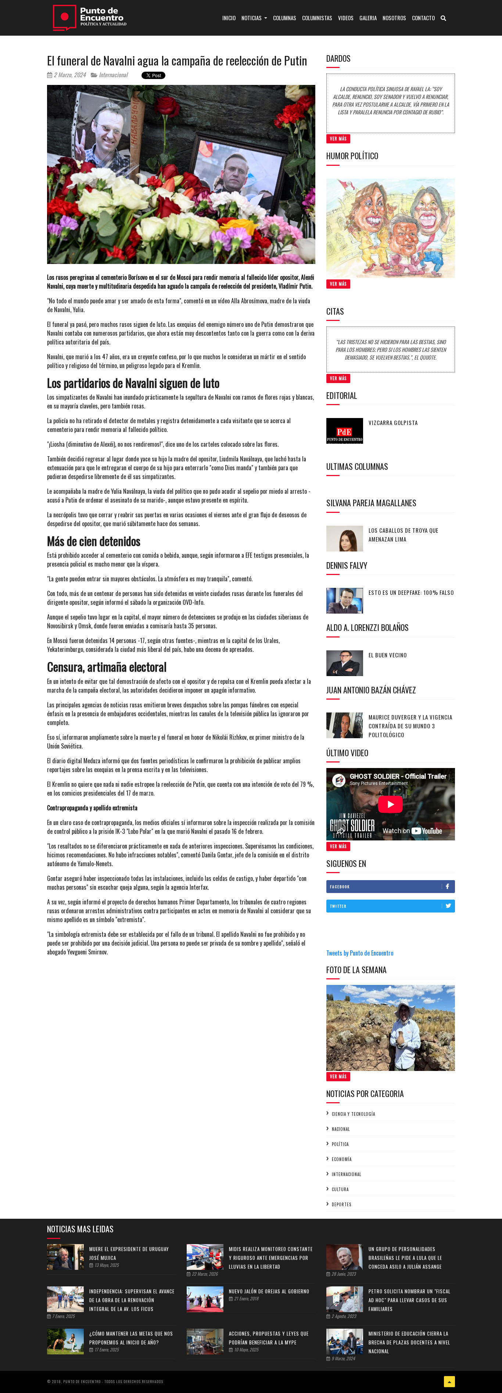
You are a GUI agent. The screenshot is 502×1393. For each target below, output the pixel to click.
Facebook (340, 886)
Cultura (340, 1189)
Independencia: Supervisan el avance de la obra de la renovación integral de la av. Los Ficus (132, 1299)
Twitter (338, 906)
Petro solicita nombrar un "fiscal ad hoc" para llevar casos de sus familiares (410, 1299)
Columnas (284, 18)
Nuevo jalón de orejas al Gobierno (269, 1291)
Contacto (423, 18)
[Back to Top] (449, 1381)
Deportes (341, 1204)
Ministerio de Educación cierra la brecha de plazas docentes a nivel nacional (409, 1342)
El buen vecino (388, 655)
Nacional (341, 1129)
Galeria (368, 18)
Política (340, 1144)
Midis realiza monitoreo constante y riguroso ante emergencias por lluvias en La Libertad (271, 1257)
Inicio (230, 17)
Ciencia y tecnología (353, 1114)
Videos (346, 18)
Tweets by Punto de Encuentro (359, 953)
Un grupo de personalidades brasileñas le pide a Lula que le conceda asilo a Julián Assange (405, 1257)
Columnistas (317, 18)
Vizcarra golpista (393, 422)
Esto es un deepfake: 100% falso (411, 592)
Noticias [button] (252, 18)
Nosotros (394, 18)
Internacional (112, 74)
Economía (342, 1159)
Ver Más (338, 139)
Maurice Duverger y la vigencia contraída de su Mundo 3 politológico (410, 726)
